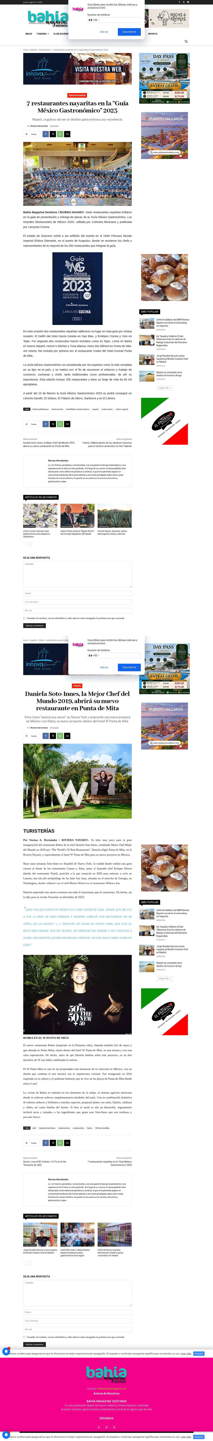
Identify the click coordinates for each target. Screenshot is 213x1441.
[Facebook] (179, 2)
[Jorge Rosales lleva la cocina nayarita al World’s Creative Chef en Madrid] (146, 359)
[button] (186, 41)
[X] (53, 134)
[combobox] (94, 20)
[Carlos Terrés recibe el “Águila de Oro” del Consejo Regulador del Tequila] (78, 516)
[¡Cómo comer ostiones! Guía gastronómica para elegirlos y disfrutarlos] (40, 516)
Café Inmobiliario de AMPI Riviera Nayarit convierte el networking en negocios (172, 322)
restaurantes (107, 409)
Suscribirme (129, 31)
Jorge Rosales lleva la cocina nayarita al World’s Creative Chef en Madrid (172, 359)
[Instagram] (183, 2)
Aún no (104, 31)
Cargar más (163, 388)
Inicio (25, 50)
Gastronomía (44, 50)
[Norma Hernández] (25, 126)
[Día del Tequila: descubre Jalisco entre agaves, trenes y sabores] (115, 516)
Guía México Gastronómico (77, 409)
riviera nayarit (122, 409)
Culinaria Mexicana (40, 409)
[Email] (67, 134)
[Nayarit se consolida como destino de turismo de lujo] (146, 376)
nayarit (95, 409)
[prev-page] (25, 544)
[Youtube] (188, 2)
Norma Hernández (39, 126)
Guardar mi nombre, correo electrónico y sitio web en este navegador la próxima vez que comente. (76, 618)
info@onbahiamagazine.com (111, 1388)
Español (33, 50)
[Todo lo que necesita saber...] (48, 19)
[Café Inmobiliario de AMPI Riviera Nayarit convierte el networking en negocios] (146, 323)
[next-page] (30, 544)
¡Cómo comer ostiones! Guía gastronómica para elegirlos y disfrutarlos (36, 534)
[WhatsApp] (60, 134)
